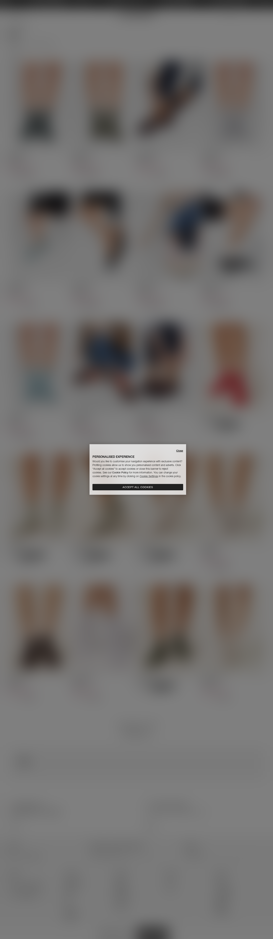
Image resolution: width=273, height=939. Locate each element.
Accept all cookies (138, 487)
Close (179, 450)
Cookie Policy (120, 472)
